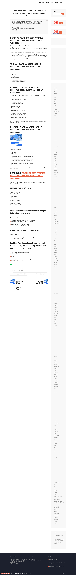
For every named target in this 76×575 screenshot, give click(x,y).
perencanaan (56, 374)
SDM (54, 455)
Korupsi (55, 283)
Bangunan (55, 109)
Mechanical (55, 315)
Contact (52, 2)
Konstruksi (55, 278)
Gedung (55, 199)
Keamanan (55, 250)
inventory (25, 269)
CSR (54, 142)
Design (55, 156)
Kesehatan (55, 262)
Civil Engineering (56, 125)
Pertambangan (56, 386)
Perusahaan (55, 392)
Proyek (55, 421)
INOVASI (55, 232)
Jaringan (55, 244)
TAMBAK (55, 484)
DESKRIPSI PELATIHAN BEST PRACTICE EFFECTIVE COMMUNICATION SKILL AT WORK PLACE (26, 21)
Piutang (55, 400)
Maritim (55, 309)
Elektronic (55, 176)
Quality (55, 433)
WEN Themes (29, 573)
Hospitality (55, 215)
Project (55, 413)
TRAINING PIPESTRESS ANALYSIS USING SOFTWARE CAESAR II (59, 540)
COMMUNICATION (56, 129)
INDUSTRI (55, 226)
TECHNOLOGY (21, 270)
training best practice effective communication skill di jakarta (19, 274)
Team (16, 270)
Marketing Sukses (17, 573)
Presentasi (55, 403)
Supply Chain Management (58, 482)
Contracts (55, 136)
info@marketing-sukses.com (15, 565)
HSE (54, 217)
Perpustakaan (56, 384)
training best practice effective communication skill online (19, 276)
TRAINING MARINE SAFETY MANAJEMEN (55, 560)
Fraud (55, 197)
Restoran (55, 443)
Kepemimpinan (56, 260)
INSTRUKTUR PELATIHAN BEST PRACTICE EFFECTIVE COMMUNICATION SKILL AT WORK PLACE (27, 26)
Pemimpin (55, 354)
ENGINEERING (56, 180)
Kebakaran (55, 252)
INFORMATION (56, 228)
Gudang (55, 205)
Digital (55, 160)
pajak (54, 341)
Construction (56, 132)
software (55, 470)
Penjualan (55, 368)
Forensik (55, 195)
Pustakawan (56, 431)
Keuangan (55, 266)
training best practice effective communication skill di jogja (37, 274)
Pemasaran (55, 350)
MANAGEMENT (32, 269)
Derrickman (55, 154)
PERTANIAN (55, 390)
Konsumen (55, 280)
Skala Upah (55, 465)
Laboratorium (56, 291)
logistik (55, 301)
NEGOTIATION (56, 331)
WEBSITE (55, 523)
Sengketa (55, 459)
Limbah (55, 295)
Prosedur (55, 417)
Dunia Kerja (55, 168)
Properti (55, 415)
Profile (43, 2)
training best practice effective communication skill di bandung (37, 273)
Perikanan (55, 378)
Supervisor (55, 480)
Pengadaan (55, 358)
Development (56, 158)
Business (21, 269)
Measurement (56, 313)
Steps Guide (12, 270)
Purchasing (55, 429)
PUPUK (55, 427)
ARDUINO (55, 95)
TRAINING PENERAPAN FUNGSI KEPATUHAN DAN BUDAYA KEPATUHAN (58, 546)
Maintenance (56, 303)
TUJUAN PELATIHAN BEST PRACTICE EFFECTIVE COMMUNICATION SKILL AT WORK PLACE (26, 22)
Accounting (55, 87)
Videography (56, 519)
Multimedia (55, 329)
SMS (54, 466)
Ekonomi (55, 170)
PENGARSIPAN (56, 360)
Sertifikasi (55, 461)
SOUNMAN (55, 472)
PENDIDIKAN (56, 356)
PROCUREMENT (56, 405)
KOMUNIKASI (56, 272)
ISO (54, 240)
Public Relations (56, 423)
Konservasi (55, 276)
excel (54, 188)
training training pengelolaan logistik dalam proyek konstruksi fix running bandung (59, 498)
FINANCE (55, 192)
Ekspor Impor (56, 172)
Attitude (55, 105)
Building (55, 119)
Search (54, 11)
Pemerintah (55, 352)
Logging (55, 299)
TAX (54, 486)
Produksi (55, 407)
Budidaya (55, 117)
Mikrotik (55, 323)
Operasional (55, 337)
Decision (55, 150)
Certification (61, 2)
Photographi (56, 398)
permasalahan (56, 382)
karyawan (55, 248)
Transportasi (56, 511)
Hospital (55, 213)
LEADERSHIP (56, 293)
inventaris (55, 234)
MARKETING (37, 269)
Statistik (55, 474)
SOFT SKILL (42, 269)
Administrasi (56, 89)
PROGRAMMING (56, 411)
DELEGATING (56, 152)
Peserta (55, 394)
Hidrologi (55, 211)
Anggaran (55, 93)
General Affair (56, 201)
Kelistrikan (55, 258)
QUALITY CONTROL (57, 435)
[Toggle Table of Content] (46, 20)
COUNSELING (56, 138)
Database (55, 148)
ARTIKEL (55, 99)
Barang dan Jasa (56, 111)
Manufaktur (55, 307)
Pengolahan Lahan (56, 366)
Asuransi (55, 103)
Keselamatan (56, 264)
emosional (55, 178)
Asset (55, 101)
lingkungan (55, 297)
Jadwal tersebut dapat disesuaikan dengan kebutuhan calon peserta (22, 28)
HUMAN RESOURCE (57, 221)
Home (40, 2)
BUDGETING (56, 115)
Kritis (54, 289)
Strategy (55, 478)
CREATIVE (55, 140)
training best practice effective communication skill (20, 273)
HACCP (55, 207)
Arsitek (55, 97)
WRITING (55, 525)
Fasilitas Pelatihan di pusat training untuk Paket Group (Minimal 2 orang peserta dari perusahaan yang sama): (28, 32)
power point (55, 402)
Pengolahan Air (56, 364)
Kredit (55, 287)
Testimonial (55, 492)
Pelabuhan (55, 346)
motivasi (55, 327)
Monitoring (55, 325)
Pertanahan (55, 388)
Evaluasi (55, 184)
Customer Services (56, 144)
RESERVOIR (55, 441)
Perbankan (55, 370)
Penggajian (55, 362)
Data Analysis (56, 146)
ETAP (54, 182)
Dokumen (55, 164)
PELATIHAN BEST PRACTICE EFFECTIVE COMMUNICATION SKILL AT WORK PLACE (27, 176)
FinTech (55, 193)
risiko (54, 447)
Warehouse (55, 521)
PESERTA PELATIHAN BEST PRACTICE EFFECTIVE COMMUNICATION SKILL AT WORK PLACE (26, 24)
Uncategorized (56, 517)
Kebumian (55, 254)
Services (55, 463)
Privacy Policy (21, 573)
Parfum (55, 342)
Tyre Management (56, 515)
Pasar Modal (56, 344)
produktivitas (56, 409)
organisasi (55, 339)
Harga (55, 209)
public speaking (56, 425)
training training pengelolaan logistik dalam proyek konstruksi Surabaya (59, 503)
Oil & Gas (55, 335)
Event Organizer (56, 186)
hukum (55, 219)
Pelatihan (47, 2)
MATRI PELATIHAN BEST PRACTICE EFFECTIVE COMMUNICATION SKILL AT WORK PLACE (26, 23)
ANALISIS (55, 91)
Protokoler (55, 419)
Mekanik (55, 317)
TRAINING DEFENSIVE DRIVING (58, 535)
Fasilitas (55, 190)
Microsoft (55, 319)
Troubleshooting (56, 513)
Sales (54, 453)
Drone (55, 166)
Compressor (55, 130)
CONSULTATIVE (56, 134)
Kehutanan (55, 256)
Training (55, 494)
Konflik (55, 274)
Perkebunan (56, 380)
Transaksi (55, 509)
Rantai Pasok (56, 437)
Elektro (55, 174)
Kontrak (55, 281)
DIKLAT (55, 162)
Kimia (55, 268)
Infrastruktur (56, 230)
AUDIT (55, 107)
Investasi (55, 238)
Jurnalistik (55, 246)
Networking (55, 333)
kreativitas (55, 285)
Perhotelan (55, 376)
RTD (54, 449)
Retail (55, 445)
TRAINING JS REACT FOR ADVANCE (54, 565)
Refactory (55, 439)
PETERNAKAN (56, 396)
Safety (55, 451)
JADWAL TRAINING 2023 (15, 27)
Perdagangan (56, 372)
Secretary (55, 457)
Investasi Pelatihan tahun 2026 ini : (17, 30)
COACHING (55, 127)
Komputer (55, 270)
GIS (54, 203)
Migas (55, 321)
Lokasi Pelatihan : (15, 29)
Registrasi (56, 2)
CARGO (55, 123)
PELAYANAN (56, 348)
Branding (16, 269)
